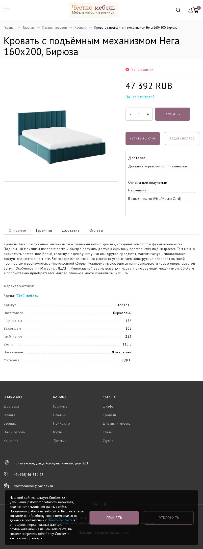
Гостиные (60, 406)
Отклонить (168, 517)
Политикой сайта (60, 520)
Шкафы (108, 406)
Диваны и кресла (117, 423)
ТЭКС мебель (27, 296)
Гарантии (44, 230)
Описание (17, 230)
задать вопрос (182, 138)
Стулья (108, 440)
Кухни (58, 432)
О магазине (13, 397)
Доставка (70, 230)
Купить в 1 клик (143, 138)
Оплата (96, 230)
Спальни (59, 415)
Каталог (60, 397)
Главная (9, 27)
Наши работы (15, 432)
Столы (107, 432)
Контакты (11, 440)
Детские (60, 440)
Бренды (10, 423)
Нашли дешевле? (140, 96)
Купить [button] (172, 114)
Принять (114, 517)
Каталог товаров (54, 27)
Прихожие (61, 423)
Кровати (81, 27)
